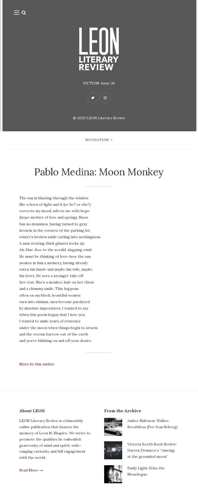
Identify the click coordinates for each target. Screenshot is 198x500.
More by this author (36, 364)
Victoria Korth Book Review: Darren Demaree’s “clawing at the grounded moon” (152, 450)
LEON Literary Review (106, 118)
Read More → (31, 470)
